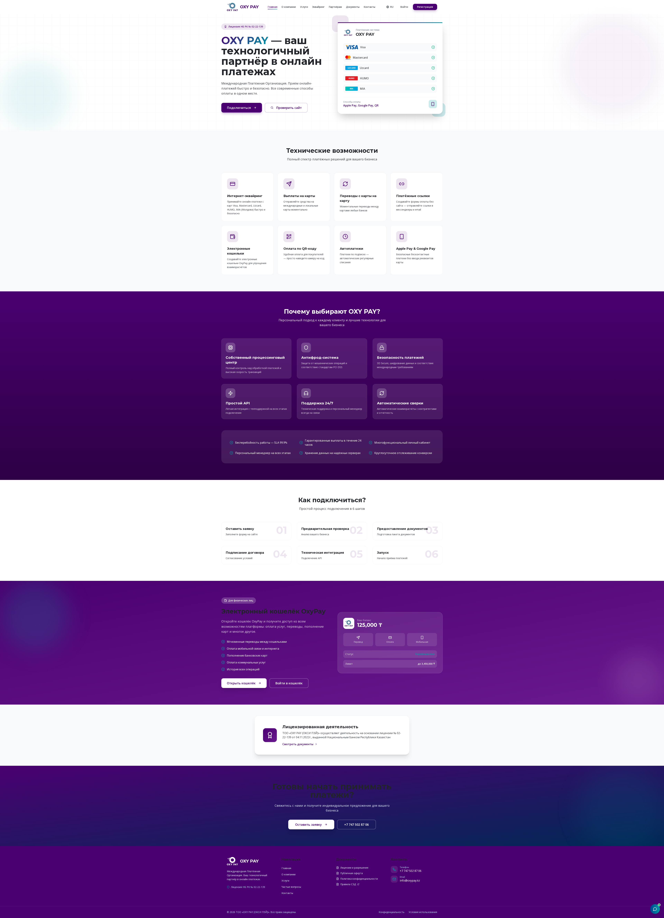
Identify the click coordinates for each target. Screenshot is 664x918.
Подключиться (239, 108)
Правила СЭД (348, 884)
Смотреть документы (297, 744)
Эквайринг (318, 6)
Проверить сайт (289, 108)
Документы (352, 6)
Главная (272, 6)
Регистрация (425, 6)
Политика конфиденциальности (359, 878)
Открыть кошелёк (241, 683)
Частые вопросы (291, 886)
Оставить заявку (308, 824)
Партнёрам (335, 6)
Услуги (304, 6)
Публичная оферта (351, 873)
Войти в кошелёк (289, 683)
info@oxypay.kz (410, 880)
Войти (404, 6)
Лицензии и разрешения (354, 867)
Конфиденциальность (391, 912)
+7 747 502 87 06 (356, 824)
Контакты (369, 6)
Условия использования (423, 912)
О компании (289, 6)
